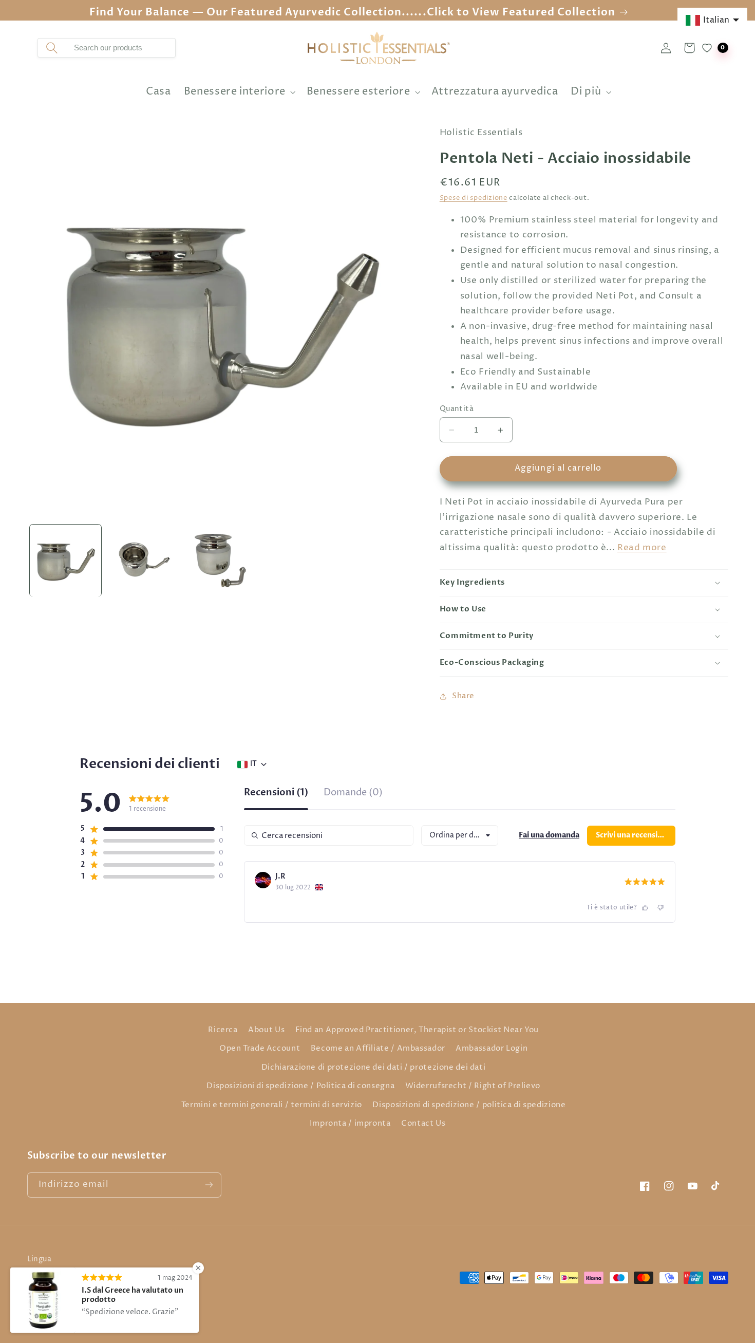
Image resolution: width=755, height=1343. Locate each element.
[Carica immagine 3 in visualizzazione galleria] (220, 560)
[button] (238, 92)
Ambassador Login (491, 1048)
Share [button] (463, 696)
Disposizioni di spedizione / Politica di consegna (300, 1086)
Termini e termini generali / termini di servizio (271, 1105)
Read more (642, 548)
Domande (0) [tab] (353, 793)
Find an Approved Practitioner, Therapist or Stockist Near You (417, 1030)
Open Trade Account (259, 1048)
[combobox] (120, 48)
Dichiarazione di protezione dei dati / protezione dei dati (373, 1067)
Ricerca (222, 1030)
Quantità (457, 409)
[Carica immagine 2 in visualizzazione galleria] (143, 560)
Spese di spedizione (473, 198)
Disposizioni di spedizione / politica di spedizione (468, 1105)
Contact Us (423, 1123)
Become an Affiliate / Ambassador (378, 1048)
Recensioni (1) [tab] (276, 793)
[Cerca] (52, 48)
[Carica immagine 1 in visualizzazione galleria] (66, 560)
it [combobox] (253, 764)
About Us (266, 1030)
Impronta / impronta (350, 1123)
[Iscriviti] (208, 1185)
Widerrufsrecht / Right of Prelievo (472, 1086)
